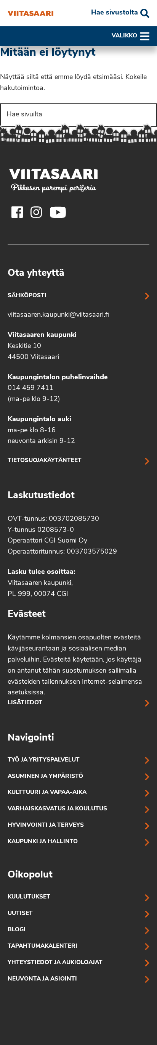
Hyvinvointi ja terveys (46, 825)
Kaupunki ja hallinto (43, 842)
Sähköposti (27, 296)
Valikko (124, 36)
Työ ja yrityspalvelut (44, 760)
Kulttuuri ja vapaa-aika (47, 792)
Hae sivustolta (114, 13)
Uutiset (20, 913)
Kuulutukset (29, 897)
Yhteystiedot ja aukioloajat (55, 963)
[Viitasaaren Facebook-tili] (17, 212)
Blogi (17, 930)
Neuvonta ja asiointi (42, 979)
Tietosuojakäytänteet (45, 461)
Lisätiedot (25, 703)
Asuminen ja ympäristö (45, 776)
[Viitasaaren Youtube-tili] (58, 212)
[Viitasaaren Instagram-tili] (36, 212)
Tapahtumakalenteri (42, 946)
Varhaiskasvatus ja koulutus (57, 809)
